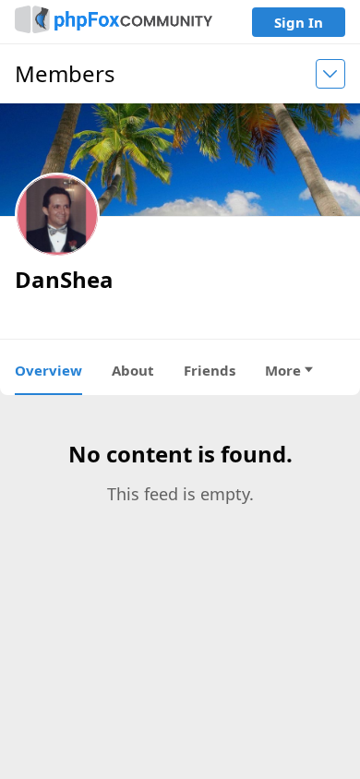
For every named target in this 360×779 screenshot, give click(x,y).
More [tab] (283, 370)
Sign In (298, 22)
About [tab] (133, 370)
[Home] (113, 22)
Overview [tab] (48, 370)
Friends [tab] (209, 370)
